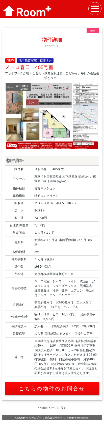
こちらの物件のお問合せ (52, 388)
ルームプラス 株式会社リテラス (47, 417)
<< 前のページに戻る (52, 408)
